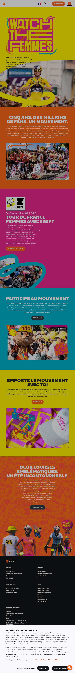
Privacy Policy (40, 660)
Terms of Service (55, 660)
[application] (69, 667)
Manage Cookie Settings (26, 668)
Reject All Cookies (60, 668)
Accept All (43, 668)
